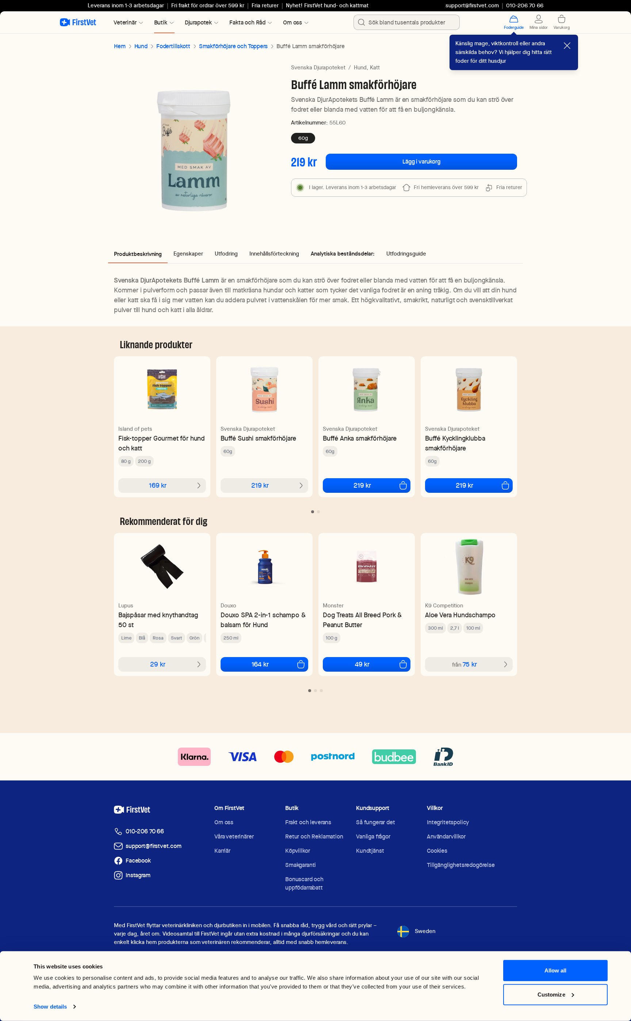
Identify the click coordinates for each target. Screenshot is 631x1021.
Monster (333, 605)
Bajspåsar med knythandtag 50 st (158, 619)
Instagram (138, 875)
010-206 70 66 (145, 831)
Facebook (138, 860)
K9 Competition (444, 605)
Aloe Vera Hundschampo (460, 614)
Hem (120, 46)
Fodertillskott (173, 46)
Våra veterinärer (233, 836)
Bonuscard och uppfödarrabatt (304, 883)
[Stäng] (567, 46)
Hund (141, 46)
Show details (50, 1006)
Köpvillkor (297, 851)
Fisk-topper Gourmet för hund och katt (161, 443)
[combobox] (406, 22)
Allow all (555, 970)
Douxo (228, 605)
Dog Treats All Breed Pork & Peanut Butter (362, 619)
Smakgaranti (300, 865)
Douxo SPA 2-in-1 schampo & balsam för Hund (263, 619)
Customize (551, 994)
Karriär (222, 851)
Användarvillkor (446, 836)
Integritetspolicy (448, 822)
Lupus (125, 605)
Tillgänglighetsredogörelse (461, 865)
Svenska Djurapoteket (318, 67)
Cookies (437, 851)
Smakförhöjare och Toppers (233, 46)
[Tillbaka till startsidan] (78, 22)
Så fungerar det (375, 822)
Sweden (425, 931)
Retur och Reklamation (314, 836)
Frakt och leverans (308, 822)
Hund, (361, 67)
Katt (375, 67)
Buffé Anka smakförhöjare (360, 438)
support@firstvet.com (472, 5)
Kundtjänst (370, 851)
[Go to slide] (313, 512)
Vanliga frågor (373, 836)
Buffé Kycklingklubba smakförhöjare (455, 443)
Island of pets (135, 429)
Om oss (223, 822)
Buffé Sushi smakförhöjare (258, 438)
